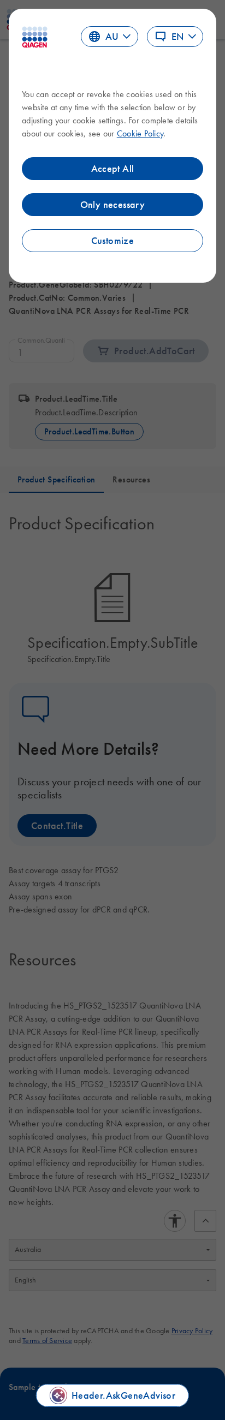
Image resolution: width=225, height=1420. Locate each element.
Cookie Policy (140, 133)
